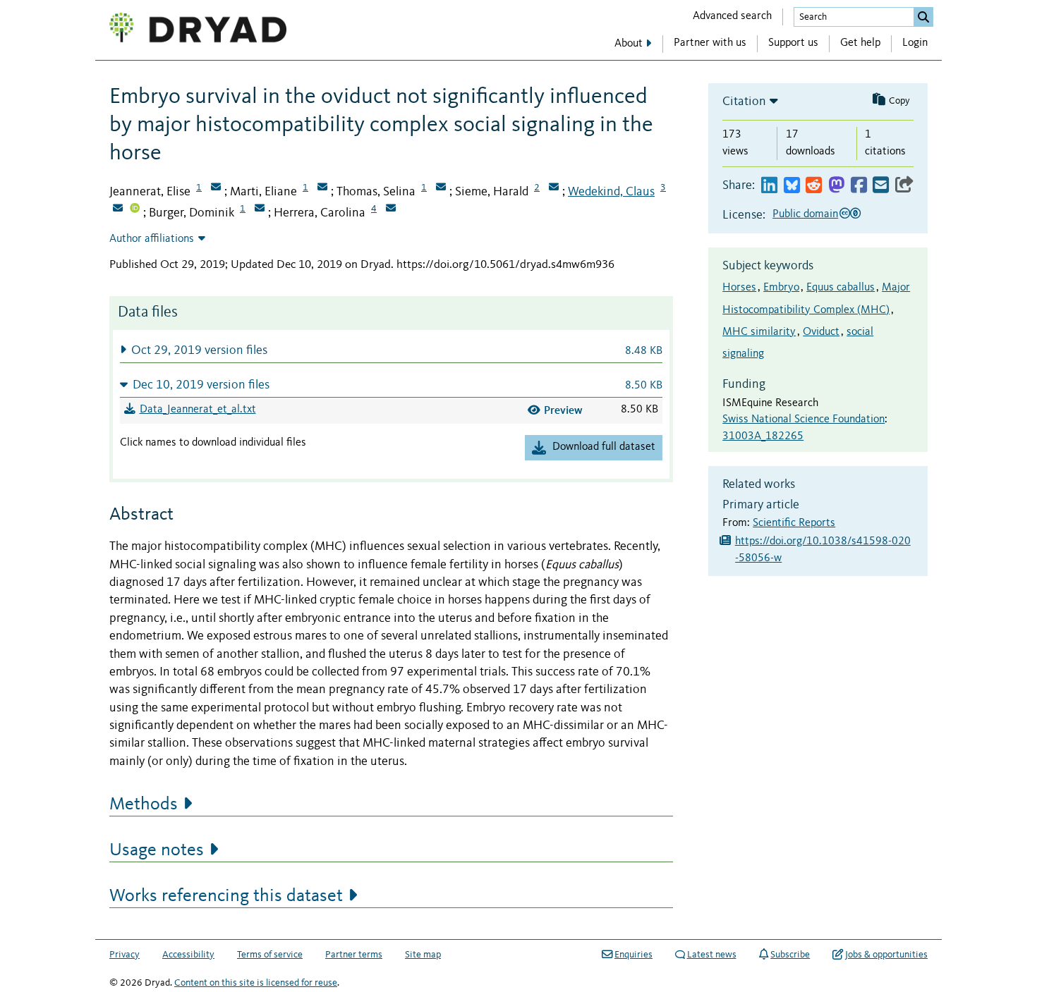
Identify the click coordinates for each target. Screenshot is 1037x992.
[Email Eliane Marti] (322, 188)
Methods (143, 804)
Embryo (781, 287)
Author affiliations (151, 239)
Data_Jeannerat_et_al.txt (198, 409)
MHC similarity (759, 332)
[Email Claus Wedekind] (117, 209)
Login (915, 43)
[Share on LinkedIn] (769, 186)
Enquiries (633, 955)
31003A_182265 (762, 436)
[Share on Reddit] (814, 186)
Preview (563, 410)
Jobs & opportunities (886, 955)
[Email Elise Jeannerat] (215, 188)
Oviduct (821, 332)
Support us (793, 43)
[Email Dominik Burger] (259, 209)
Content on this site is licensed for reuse (255, 983)
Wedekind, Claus (611, 191)
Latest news (711, 955)
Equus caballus (840, 287)
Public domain (805, 214)
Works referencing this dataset (226, 896)
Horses (739, 287)
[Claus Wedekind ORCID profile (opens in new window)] (134, 209)
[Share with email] (881, 186)
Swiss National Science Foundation (803, 419)
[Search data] (923, 17)
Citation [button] (744, 101)
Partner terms (353, 955)
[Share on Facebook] (859, 186)
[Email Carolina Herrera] (390, 209)
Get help (860, 43)
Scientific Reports (794, 523)
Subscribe (790, 955)
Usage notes (156, 850)
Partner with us (710, 43)
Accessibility (188, 955)
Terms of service (270, 955)
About (628, 43)
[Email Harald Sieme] (553, 188)
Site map (423, 955)
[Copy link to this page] (904, 185)
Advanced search (732, 16)
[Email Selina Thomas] (440, 188)
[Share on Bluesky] (792, 186)
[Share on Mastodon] (836, 186)
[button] (391, 350)
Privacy (124, 955)
